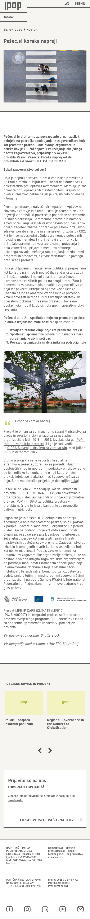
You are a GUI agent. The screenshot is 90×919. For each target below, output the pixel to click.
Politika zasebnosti (59, 882)
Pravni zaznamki (58, 885)
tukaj (75, 481)
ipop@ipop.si (55, 847)
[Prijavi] (81, 820)
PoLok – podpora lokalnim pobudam (19, 722)
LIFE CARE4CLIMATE (32, 493)
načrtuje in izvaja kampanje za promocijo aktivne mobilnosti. (41, 507)
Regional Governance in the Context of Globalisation (65, 724)
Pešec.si (10, 136)
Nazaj (9, 17)
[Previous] (40, 750)
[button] (66, 3)
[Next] (50, 750)
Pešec (21, 157)
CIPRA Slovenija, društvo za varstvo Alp (37, 448)
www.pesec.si (22, 464)
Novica (32, 30)
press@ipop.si (56, 850)
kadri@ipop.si (56, 854)
